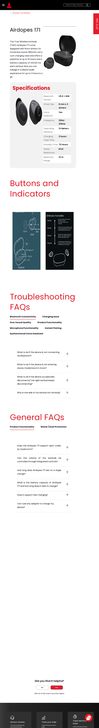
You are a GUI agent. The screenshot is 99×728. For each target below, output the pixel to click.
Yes (56, 687)
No (42, 687)
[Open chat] (89, 718)
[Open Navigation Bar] (3, 5)
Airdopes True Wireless (21, 13)
